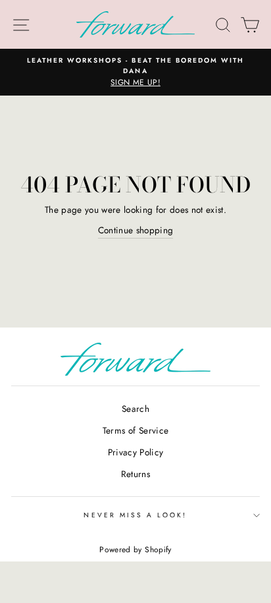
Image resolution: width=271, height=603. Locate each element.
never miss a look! (135, 515)
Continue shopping (136, 230)
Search (135, 408)
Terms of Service (135, 430)
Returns (135, 473)
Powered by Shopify (135, 550)
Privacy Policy (136, 452)
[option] (135, 72)
